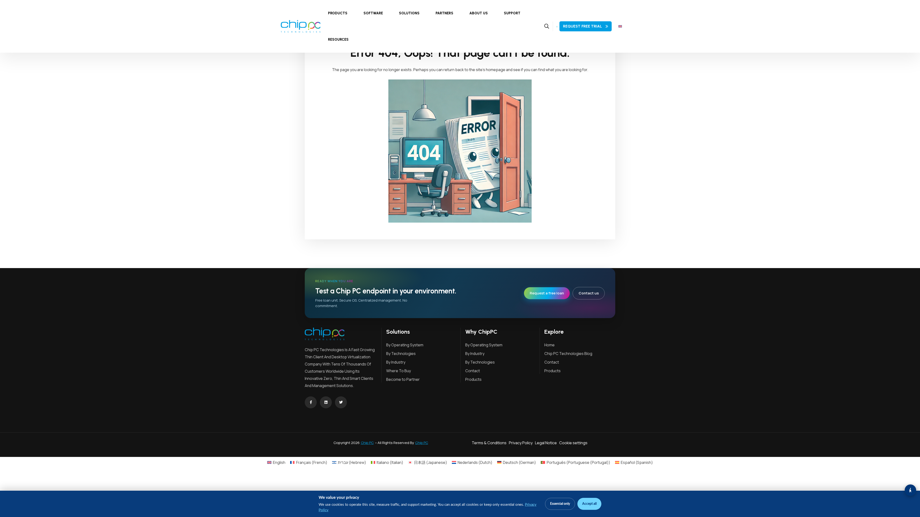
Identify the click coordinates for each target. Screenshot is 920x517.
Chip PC (367, 442)
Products (337, 13)
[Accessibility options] (910, 490)
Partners (444, 13)
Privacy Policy (521, 442)
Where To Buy (398, 370)
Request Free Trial (582, 26)
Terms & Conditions (489, 442)
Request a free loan (547, 293)
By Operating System (404, 345)
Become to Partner (403, 379)
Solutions (409, 13)
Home (549, 345)
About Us (478, 13)
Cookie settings (573, 442)
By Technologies (401, 353)
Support (512, 13)
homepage (495, 69)
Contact (472, 370)
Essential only (560, 504)
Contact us (589, 293)
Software (373, 13)
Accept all (589, 504)
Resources (338, 39)
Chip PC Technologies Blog (568, 353)
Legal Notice (546, 442)
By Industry (395, 362)
